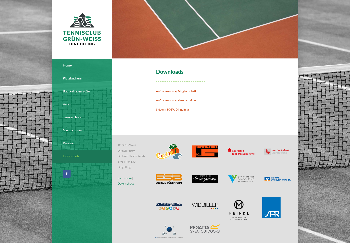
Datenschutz (126, 183)
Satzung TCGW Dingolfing (172, 109)
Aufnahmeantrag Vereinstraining (176, 100)
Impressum (125, 178)
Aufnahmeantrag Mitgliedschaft (176, 91)
